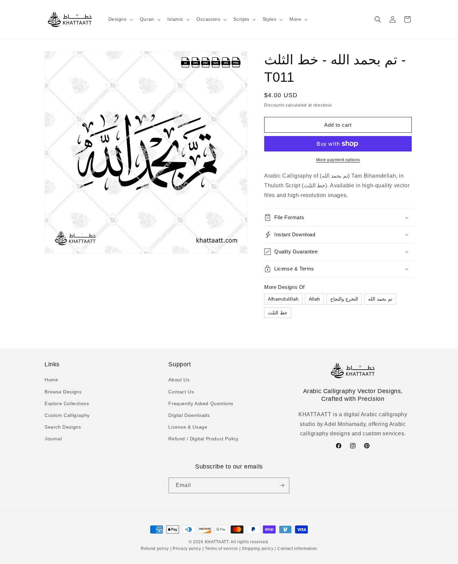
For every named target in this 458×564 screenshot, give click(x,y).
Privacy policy (186, 548)
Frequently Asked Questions (200, 403)
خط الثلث (277, 312)
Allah (314, 299)
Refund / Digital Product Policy (203, 438)
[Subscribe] (281, 485)
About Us (178, 379)
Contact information (296, 548)
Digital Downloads (189, 415)
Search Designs (63, 427)
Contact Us (181, 391)
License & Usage (187, 427)
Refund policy (155, 548)
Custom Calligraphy (67, 415)
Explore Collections (67, 403)
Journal (53, 438)
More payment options (338, 160)
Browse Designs (63, 391)
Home (51, 379)
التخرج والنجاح (344, 299)
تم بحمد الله (380, 299)
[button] (120, 19)
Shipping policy (258, 548)
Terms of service (221, 548)
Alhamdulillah (283, 299)
